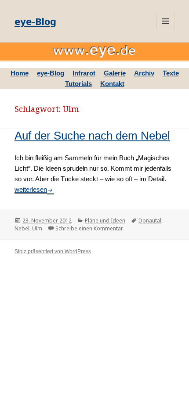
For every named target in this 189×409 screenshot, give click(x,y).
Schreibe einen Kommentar (89, 228)
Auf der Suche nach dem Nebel (92, 135)
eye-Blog (35, 21)
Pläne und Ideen (105, 220)
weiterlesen (34, 189)
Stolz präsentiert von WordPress (53, 251)
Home (20, 73)
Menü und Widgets (165, 21)
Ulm (37, 228)
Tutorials (78, 83)
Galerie (115, 73)
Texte (171, 73)
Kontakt (112, 83)
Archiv (144, 73)
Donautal (149, 220)
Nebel (22, 228)
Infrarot (84, 73)
